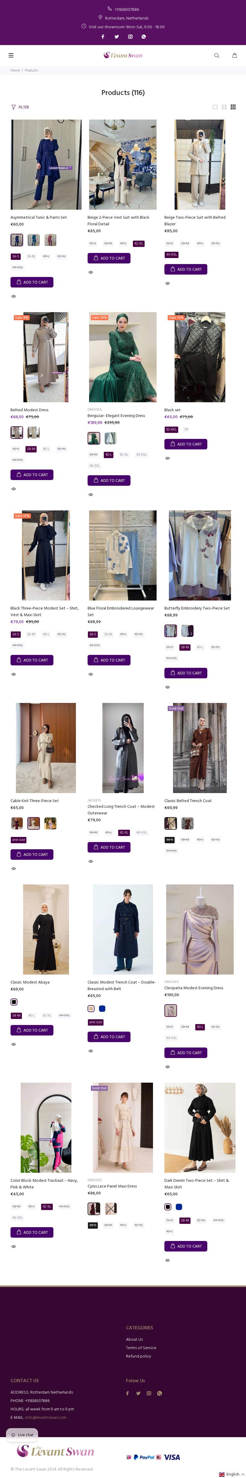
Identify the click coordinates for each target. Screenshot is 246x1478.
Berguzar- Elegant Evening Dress (116, 415)
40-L (46, 257)
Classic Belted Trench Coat (188, 801)
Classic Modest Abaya (30, 982)
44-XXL (17, 268)
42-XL (61, 257)
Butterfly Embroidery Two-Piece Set (197, 608)
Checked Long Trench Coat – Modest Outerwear (121, 810)
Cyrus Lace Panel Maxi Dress (112, 1186)
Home (15, 71)
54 (186, 430)
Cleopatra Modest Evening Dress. (194, 988)
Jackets (94, 801)
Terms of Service (141, 1348)
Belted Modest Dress (29, 410)
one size (18, 840)
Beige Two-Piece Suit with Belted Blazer (195, 221)
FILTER (24, 107)
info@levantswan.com (45, 1417)
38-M (31, 257)
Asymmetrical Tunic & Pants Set (38, 217)
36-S (15, 257)
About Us (134, 1339)
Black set (172, 410)
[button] (232, 1474)
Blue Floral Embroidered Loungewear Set (121, 612)
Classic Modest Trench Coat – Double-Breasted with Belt (122, 986)
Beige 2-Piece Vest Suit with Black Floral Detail (118, 221)
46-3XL (94, 466)
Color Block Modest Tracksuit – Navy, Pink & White (44, 1184)
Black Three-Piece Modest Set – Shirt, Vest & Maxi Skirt (44, 612)
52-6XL (171, 430)
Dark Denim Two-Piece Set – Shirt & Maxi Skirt (196, 1184)
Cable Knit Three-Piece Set (34, 801)
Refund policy (138, 1356)
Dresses (95, 410)
